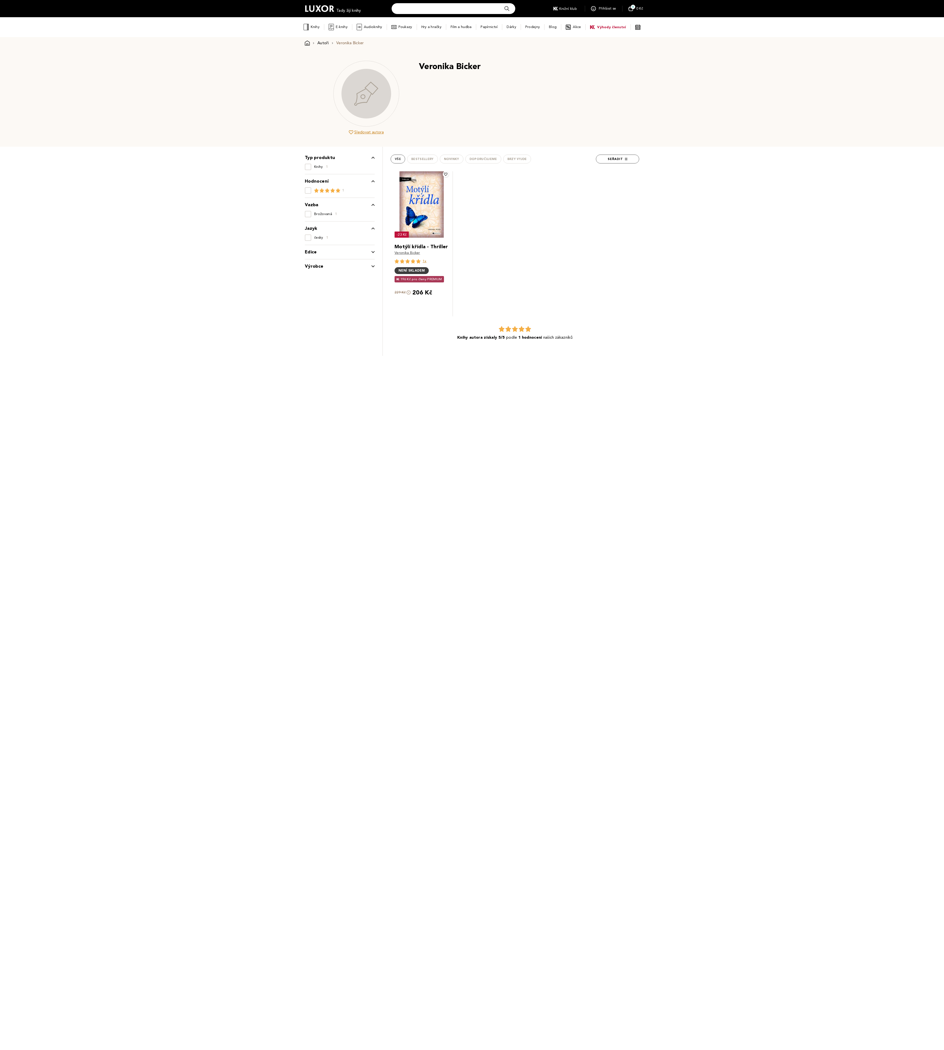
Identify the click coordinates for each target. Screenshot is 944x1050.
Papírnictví (489, 27)
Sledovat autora (369, 132)
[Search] (506, 8)
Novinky (451, 159)
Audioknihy (373, 27)
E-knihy (342, 27)
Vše (398, 159)
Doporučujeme (483, 159)
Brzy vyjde (517, 159)
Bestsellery (422, 159)
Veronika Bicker (407, 253)
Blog (553, 27)
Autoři (323, 43)
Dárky (511, 27)
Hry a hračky (431, 27)
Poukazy (405, 27)
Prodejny (532, 27)
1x (425, 261)
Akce (577, 27)
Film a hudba (461, 27)
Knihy (315, 27)
